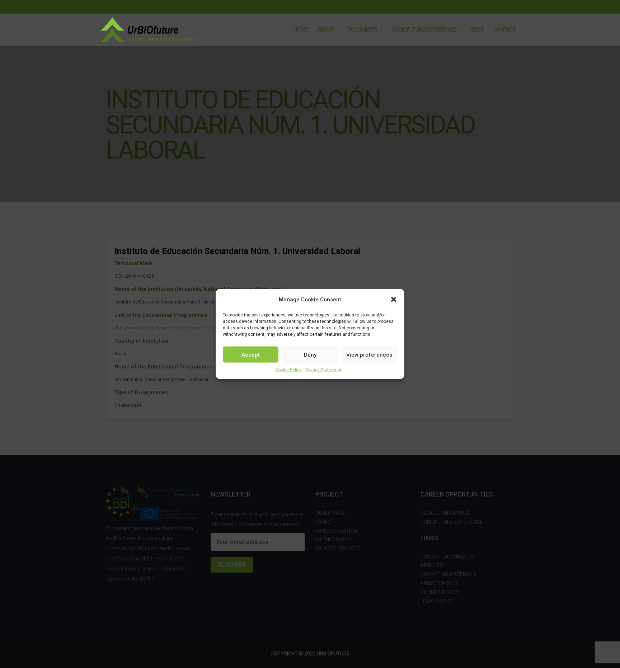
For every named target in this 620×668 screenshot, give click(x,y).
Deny (310, 354)
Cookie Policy (288, 369)
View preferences (369, 354)
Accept (250, 354)
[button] (393, 299)
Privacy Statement (323, 369)
